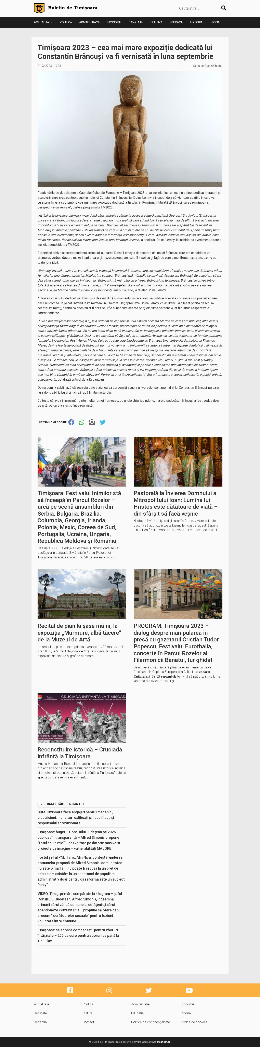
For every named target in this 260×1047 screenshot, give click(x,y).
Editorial (197, 22)
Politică (66, 22)
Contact (88, 1022)
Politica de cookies (193, 1022)
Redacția (40, 1022)
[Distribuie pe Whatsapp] (81, 422)
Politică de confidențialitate (150, 1022)
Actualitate (43, 22)
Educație (176, 22)
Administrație (89, 22)
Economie (114, 22)
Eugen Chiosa (213, 65)
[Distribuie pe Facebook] (71, 422)
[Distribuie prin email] (92, 422)
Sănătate (136, 22)
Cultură (156, 22)
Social (216, 22)
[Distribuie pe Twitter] (103, 422)
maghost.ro (164, 1042)
